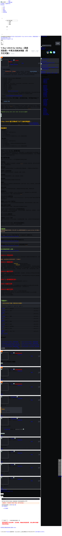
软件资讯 (45, 85)
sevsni (12, 477)
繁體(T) (60, 461)
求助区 (4, 10)
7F (39, 455)
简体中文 (13, 95)
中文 (5, 272)
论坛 (4, 8)
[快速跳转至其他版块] (6, 36)
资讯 (4, 9)
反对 (3, 318)
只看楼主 (12, 64)
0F (39, 63)
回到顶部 (60, 476)
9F (39, 481)
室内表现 (45, 100)
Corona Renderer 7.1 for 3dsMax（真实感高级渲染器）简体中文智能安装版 (37, 346)
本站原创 (17, 95)
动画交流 (45, 103)
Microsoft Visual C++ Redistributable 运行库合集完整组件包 (34, 344)
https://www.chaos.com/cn (13, 91)
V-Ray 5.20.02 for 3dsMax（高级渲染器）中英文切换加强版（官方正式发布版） (38, 343)
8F (39, 468)
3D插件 (20, 95)
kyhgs (3, 326)
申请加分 (45, 110)
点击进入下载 (7, 101)
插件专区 (45, 86)
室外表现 (45, 101)
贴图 (21, 193)
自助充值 (5, 12)
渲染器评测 (45, 99)
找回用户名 (8, 3)
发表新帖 (3, 489)
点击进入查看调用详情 (33, 123)
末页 (9, 39)
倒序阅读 (16, 64)
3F (39, 387)
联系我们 (3, 527)
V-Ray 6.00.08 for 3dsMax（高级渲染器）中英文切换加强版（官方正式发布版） (18, 341)
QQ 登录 (4, 2)
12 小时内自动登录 (46, 46)
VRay (7, 95)
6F (39, 442)
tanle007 (12, 464)
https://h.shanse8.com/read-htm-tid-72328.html (10, 250)
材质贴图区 (45, 89)
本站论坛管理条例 (33, 71)
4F (39, 400)
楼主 (9, 63)
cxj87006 (3, 310)
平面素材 (45, 90)
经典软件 (45, 87)
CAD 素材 (45, 91)
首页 (2, 39)
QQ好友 (14, 348)
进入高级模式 (5, 506)
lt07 (2, 328)
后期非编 (45, 104)
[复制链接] (12, 53)
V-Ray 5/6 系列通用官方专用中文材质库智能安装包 (12, 344)
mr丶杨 (3, 324)
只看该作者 (19, 354)
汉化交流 (45, 82)
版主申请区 (45, 113)
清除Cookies (13, 527)
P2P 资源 (45, 95)
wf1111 (12, 451)
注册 (15, 504)
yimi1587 (12, 438)
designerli (3, 316)
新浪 (8, 348)
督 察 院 (45, 112)
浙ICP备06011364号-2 (39, 531)
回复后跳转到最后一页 (15, 520)
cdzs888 (3, 308)
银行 (10, 527)
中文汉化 (2, 4)
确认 (2, 44)
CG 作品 (45, 105)
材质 (19, 124)
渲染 (11, 105)
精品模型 (45, 93)
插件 (28, 121)
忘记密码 (2, 3)
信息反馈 (45, 109)
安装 (2, 244)
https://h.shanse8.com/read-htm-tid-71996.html (10, 236)
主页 (4, 7)
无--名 (12, 60)
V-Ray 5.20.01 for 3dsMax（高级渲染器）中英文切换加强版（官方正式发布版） (18, 346)
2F (39, 372)
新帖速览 (7, 527)
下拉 (53, 42)
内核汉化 (45, 80)
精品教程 (45, 94)
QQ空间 (11, 348)
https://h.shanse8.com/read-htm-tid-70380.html (10, 240)
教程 (26, 244)
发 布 (5, 520)
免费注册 (10, 2)
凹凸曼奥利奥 (14, 397)
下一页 (11, 39)
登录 (9, 1)
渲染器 (9, 95)
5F (39, 422)
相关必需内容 (46, 114)
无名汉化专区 (18, 36)
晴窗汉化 (45, 81)
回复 (18, 347)
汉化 (4, 235)
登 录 (58, 43)
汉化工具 (45, 96)
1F (39, 356)
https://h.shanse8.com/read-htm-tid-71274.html (10, 245)
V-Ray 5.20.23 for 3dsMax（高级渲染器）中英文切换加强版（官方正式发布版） (38, 341)
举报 (23, 63)
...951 (7, 39)
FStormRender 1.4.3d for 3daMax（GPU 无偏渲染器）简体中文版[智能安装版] (18, 343)
